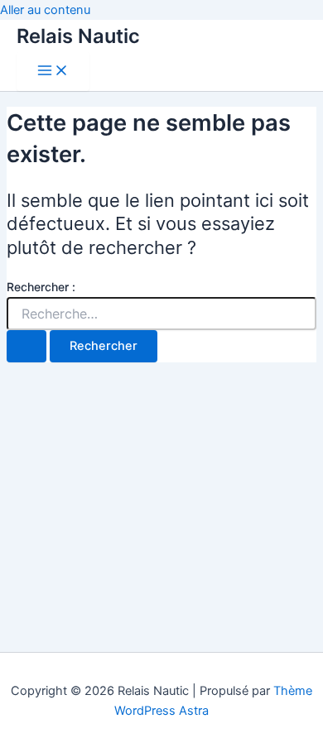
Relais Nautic (78, 36)
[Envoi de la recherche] (26, 346)
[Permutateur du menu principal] (53, 71)
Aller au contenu (45, 9)
